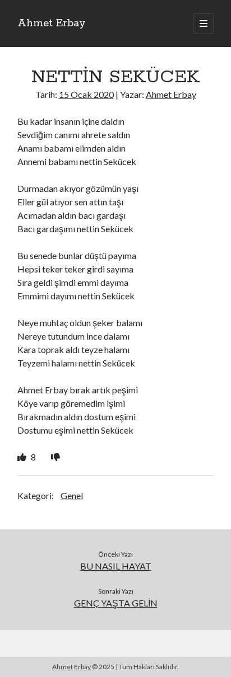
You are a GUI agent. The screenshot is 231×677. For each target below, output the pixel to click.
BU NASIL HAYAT (115, 566)
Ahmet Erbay (51, 23)
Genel (72, 495)
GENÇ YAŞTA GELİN (116, 603)
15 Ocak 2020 (86, 94)
